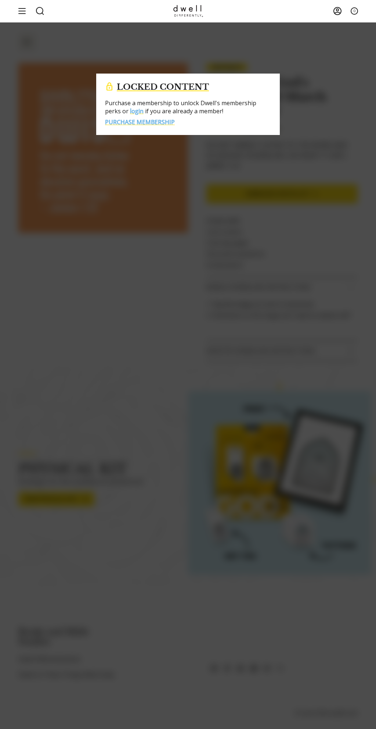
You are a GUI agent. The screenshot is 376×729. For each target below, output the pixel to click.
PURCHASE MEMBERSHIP (140, 122)
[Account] (337, 11)
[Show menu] (22, 11)
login (137, 111)
